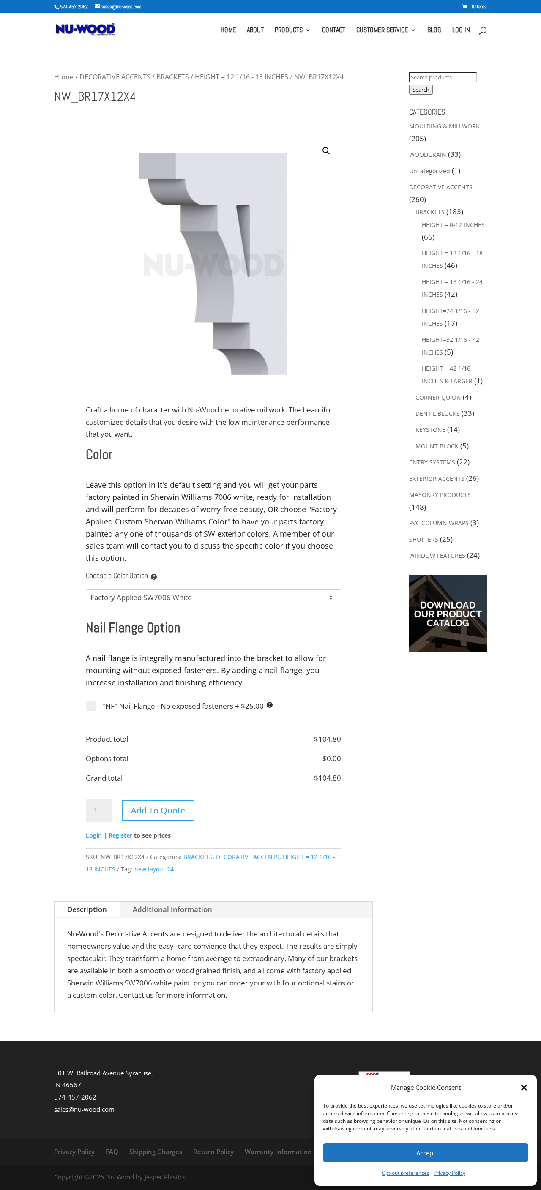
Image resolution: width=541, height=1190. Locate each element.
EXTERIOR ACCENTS (436, 479)
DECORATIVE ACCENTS (114, 77)
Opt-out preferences (405, 1172)
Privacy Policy (449, 1172)
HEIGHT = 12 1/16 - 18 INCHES (241, 77)
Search (421, 89)
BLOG (434, 30)
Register (120, 835)
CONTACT (333, 30)
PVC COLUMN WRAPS (439, 523)
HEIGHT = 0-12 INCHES (453, 225)
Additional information (172, 909)
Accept (425, 1153)
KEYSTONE (430, 430)
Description (87, 909)
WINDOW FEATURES (437, 555)
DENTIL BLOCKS (437, 413)
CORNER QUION (438, 397)
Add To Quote (158, 810)
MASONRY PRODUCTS (440, 495)
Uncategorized (429, 171)
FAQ (112, 1151)
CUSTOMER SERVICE (382, 30)
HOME (228, 30)
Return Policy (213, 1151)
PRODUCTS (289, 30)
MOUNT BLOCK (437, 446)
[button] (524, 1088)
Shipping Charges (155, 1151)
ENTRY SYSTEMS (432, 462)
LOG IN (461, 30)
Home (64, 77)
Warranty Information (278, 1151)
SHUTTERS (423, 539)
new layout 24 (154, 869)
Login (94, 835)
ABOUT (255, 30)
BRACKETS (172, 77)
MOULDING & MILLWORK (444, 126)
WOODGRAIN (427, 154)
